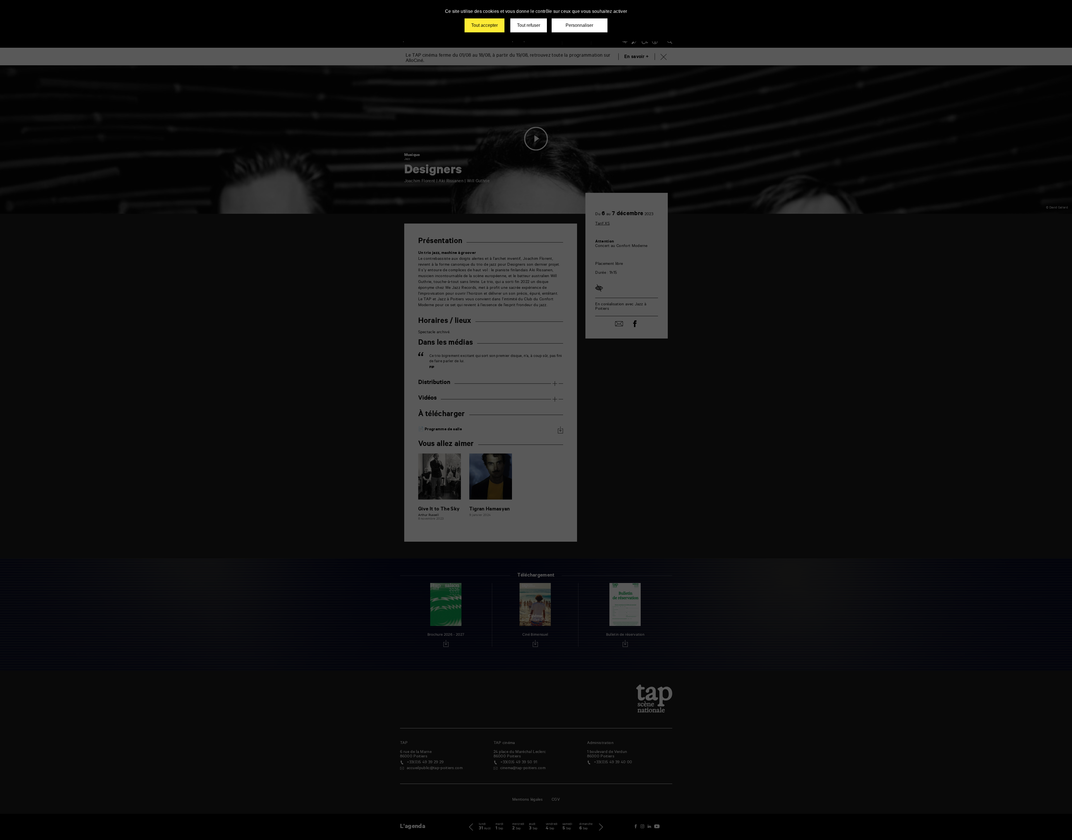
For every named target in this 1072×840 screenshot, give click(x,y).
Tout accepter (484, 25)
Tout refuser (528, 25)
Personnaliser (579, 25)
